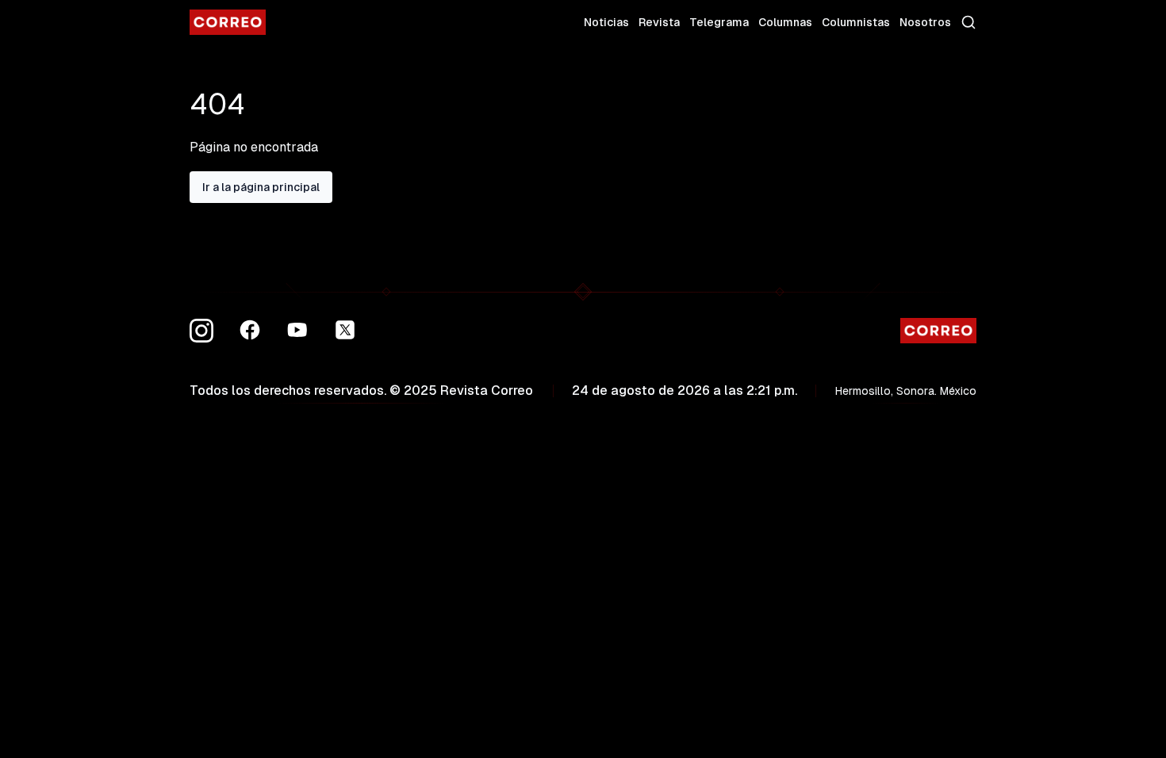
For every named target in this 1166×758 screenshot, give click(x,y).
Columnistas (856, 22)
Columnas (785, 22)
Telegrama (719, 22)
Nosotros (925, 22)
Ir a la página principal (261, 187)
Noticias (606, 22)
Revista (659, 22)
